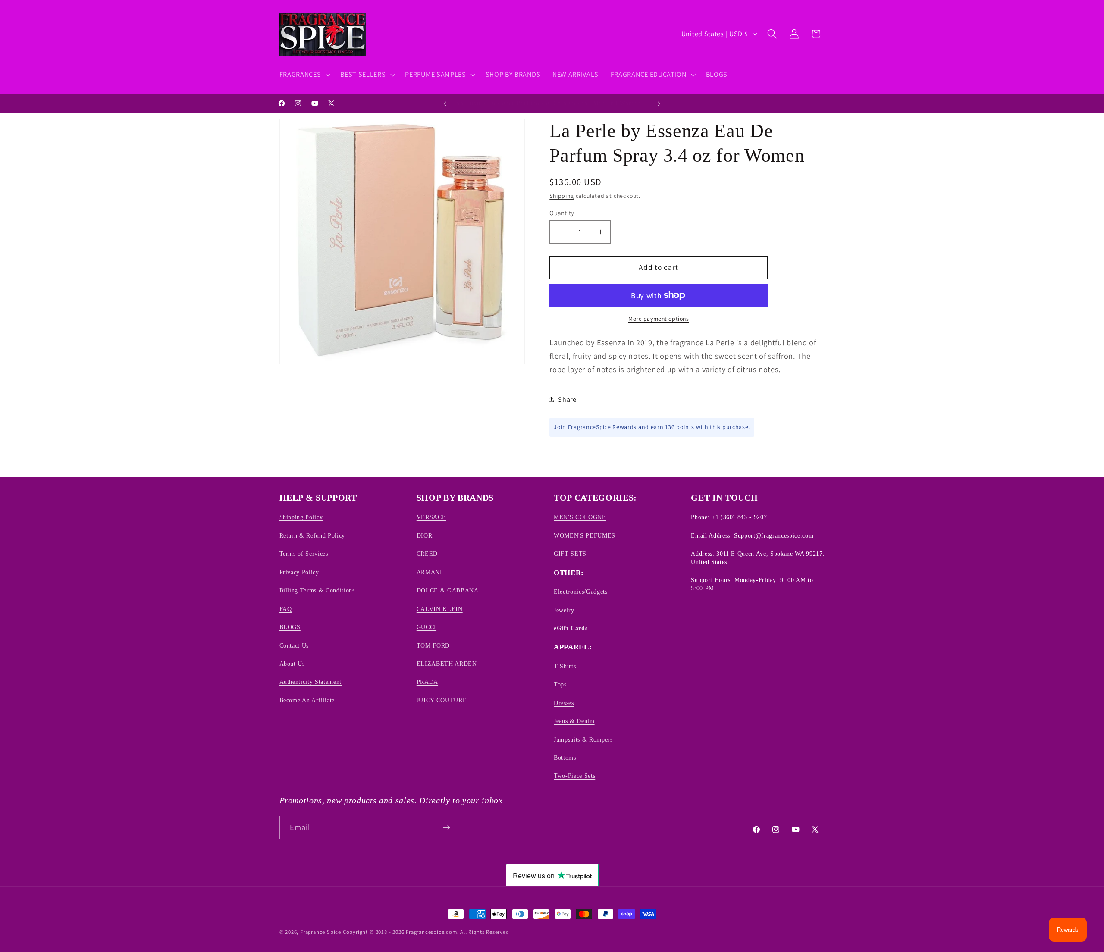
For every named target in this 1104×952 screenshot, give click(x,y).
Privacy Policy (299, 572)
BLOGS (290, 626)
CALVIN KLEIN (440, 608)
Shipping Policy (301, 517)
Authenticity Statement (310, 682)
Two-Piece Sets (574, 776)
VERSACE (431, 517)
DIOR (425, 535)
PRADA (427, 682)
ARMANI (429, 572)
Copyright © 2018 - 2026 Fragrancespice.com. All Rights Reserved (426, 932)
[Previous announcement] (445, 103)
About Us (292, 663)
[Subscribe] (447, 827)
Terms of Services (303, 553)
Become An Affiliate (307, 700)
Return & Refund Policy (312, 535)
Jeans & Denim (574, 720)
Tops (560, 684)
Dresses (564, 702)
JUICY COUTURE (442, 700)
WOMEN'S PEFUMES (584, 535)
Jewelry (564, 610)
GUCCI (426, 626)
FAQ (285, 608)
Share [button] (567, 399)
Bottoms (565, 757)
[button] (304, 74)
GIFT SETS (570, 553)
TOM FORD (433, 645)
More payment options (658, 319)
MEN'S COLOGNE (580, 517)
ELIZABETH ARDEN (447, 663)
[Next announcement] (658, 103)
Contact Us (294, 645)
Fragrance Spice (320, 932)
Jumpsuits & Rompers (583, 739)
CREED (427, 553)
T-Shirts (565, 666)
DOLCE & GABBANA (448, 590)
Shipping (561, 196)
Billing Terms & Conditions (317, 590)
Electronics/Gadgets (581, 591)
